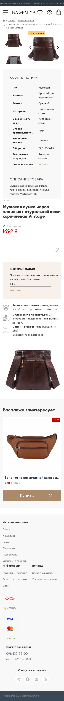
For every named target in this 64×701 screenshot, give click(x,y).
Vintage (43, 164)
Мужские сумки (26, 20)
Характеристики (24, 77)
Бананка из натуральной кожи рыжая (32, 478)
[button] (30, 47)
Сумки (11, 20)
